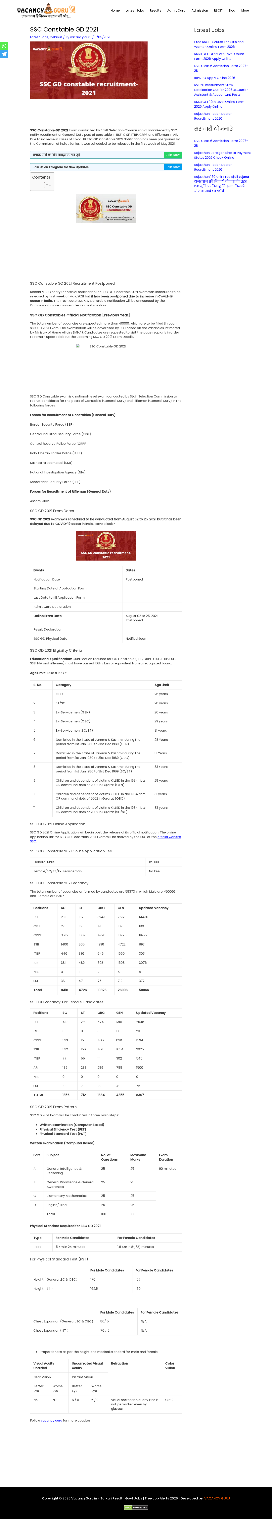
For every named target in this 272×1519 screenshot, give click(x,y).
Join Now (173, 154)
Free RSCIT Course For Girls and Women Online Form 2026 (219, 44)
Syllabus (56, 37)
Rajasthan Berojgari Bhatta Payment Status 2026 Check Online (222, 155)
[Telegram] (4, 54)
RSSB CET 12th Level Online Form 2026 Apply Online (219, 104)
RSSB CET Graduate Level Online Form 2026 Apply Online (219, 56)
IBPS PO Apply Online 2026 (214, 78)
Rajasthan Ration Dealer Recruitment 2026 (213, 116)
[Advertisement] (106, 116)
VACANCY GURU (217, 1498)
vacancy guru (51, 1420)
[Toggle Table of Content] (45, 185)
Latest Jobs (39, 37)
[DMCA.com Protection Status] (136, 1507)
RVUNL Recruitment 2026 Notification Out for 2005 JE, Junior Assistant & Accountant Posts (221, 90)
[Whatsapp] (4, 46)
